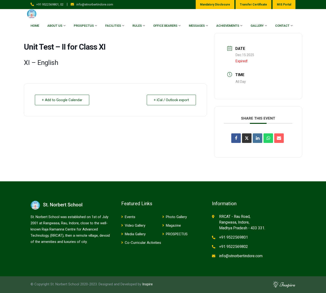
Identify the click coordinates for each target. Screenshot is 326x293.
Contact (282, 25)
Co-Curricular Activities (143, 243)
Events (130, 217)
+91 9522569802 (233, 246)
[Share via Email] (279, 138)
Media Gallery (135, 234)
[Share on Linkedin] (257, 138)
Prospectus (84, 25)
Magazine (173, 225)
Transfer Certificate (253, 4)
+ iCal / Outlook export (171, 100)
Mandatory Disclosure (215, 4)
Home (35, 25)
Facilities (113, 25)
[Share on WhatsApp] (268, 138)
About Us (54, 25)
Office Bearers (165, 25)
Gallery (257, 25)
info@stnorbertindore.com (94, 4)
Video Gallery (135, 225)
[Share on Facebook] (236, 138)
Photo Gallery (176, 217)
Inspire (147, 284)
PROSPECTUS (177, 234)
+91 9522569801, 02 (49, 4)
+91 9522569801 (233, 237)
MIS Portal (284, 4)
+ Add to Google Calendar (62, 100)
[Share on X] (247, 138)
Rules (137, 25)
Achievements (227, 25)
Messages (197, 25)
